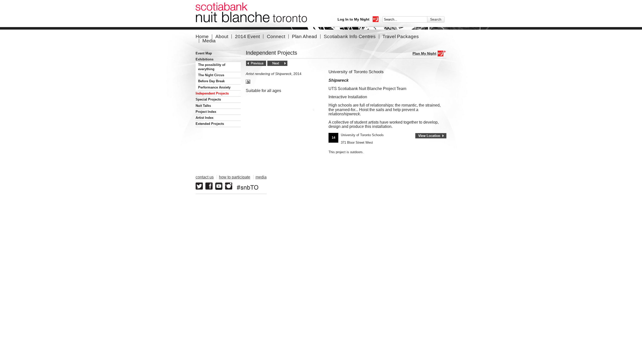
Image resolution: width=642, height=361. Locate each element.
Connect (276, 36)
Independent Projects (212, 93)
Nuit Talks (203, 106)
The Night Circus (211, 75)
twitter (199, 186)
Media (209, 40)
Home (202, 36)
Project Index (206, 112)
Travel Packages (400, 36)
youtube (218, 186)
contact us (205, 177)
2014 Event (247, 36)
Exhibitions (204, 59)
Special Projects (208, 99)
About (221, 36)
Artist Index (204, 118)
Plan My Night (424, 53)
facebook (209, 186)
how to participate (234, 177)
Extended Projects (210, 124)
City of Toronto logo (380, 183)
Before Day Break (211, 81)
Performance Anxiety (214, 87)
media (261, 177)
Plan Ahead (304, 36)
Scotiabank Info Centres (350, 36)
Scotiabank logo (423, 183)
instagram (228, 186)
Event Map (204, 53)
